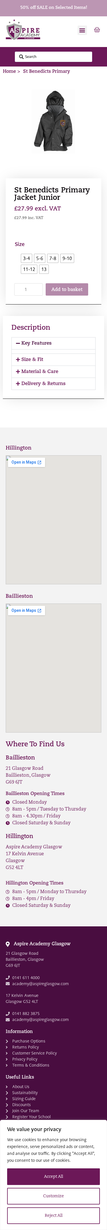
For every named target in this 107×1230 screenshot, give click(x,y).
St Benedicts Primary (46, 71)
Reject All (53, 1216)
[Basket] (97, 30)
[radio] (26, 258)
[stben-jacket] (53, 124)
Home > (11, 71)
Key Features (36, 343)
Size (20, 244)
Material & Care (39, 371)
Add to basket (66, 290)
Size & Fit (32, 359)
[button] (82, 30)
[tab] (53, 343)
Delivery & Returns (43, 383)
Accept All (53, 1177)
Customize (53, 1196)
